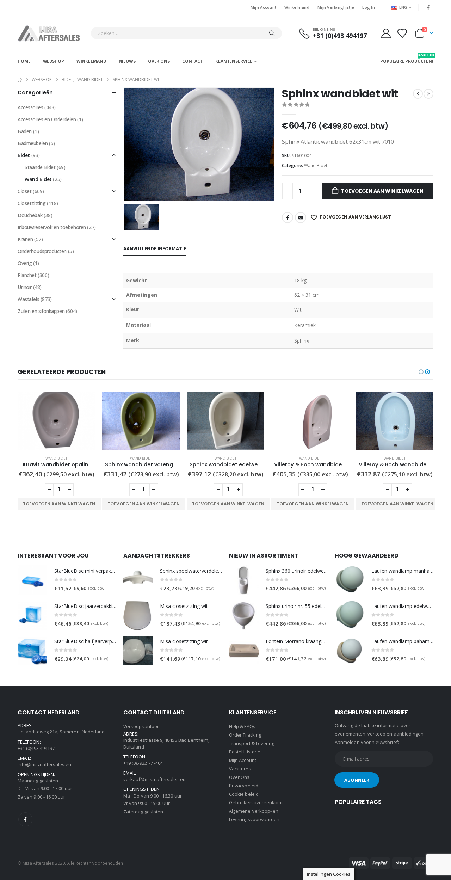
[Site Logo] (52, 33)
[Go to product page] (56, 421)
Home (24, 61)
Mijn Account (263, 7)
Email (300, 217)
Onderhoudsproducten (42, 251)
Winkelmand (296, 7)
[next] (428, 94)
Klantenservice (233, 61)
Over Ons (159, 61)
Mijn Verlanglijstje (335, 7)
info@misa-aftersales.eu (45, 764)
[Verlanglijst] (402, 33)
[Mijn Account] (385, 33)
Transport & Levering (251, 743)
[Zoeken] (272, 33)
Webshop (53, 61)
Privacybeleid (243, 785)
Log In (368, 7)
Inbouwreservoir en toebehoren (52, 227)
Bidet (24, 155)
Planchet (27, 275)
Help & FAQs (242, 726)
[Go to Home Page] (20, 79)
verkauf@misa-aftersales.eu (154, 779)
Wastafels (28, 299)
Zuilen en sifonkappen (41, 311)
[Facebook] (428, 7)
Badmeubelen (33, 143)
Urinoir (25, 287)
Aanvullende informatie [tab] (154, 248)
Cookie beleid (244, 794)
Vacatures (240, 768)
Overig (25, 263)
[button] (421, 372)
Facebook (287, 217)
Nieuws (127, 61)
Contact (192, 61)
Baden (25, 131)
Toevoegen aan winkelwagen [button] (59, 504)
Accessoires (30, 107)
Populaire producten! (406, 58)
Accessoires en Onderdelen (47, 119)
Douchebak (30, 215)
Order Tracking (245, 735)
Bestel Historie (244, 752)
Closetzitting (32, 203)
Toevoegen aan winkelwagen (382, 191)
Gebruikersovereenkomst (257, 802)
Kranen (25, 239)
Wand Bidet (315, 165)
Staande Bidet (40, 167)
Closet (24, 191)
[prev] (418, 94)
